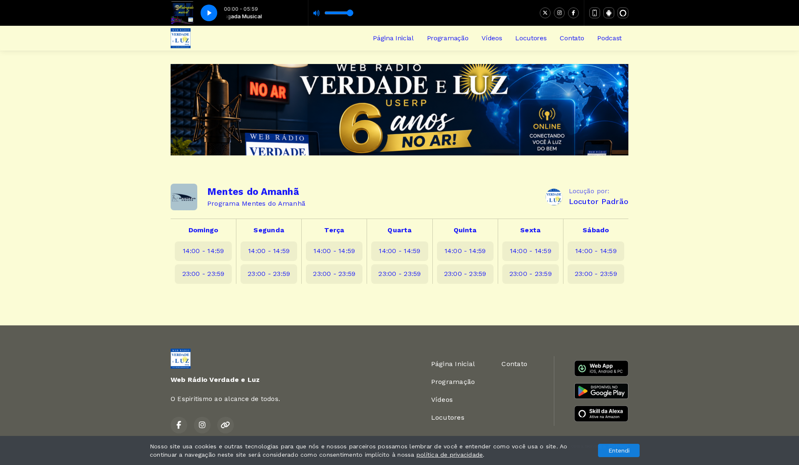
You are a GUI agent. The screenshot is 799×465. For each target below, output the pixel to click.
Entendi (619, 450)
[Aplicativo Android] (608, 12)
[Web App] (594, 12)
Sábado (596, 230)
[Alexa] (623, 12)
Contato (572, 38)
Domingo (203, 230)
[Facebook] (573, 12)
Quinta (465, 230)
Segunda (268, 230)
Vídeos (491, 38)
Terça (334, 230)
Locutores (530, 38)
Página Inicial (393, 38)
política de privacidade (450, 454)
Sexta (530, 230)
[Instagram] (559, 12)
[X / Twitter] (545, 12)
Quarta (399, 230)
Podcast (609, 38)
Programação (447, 38)
